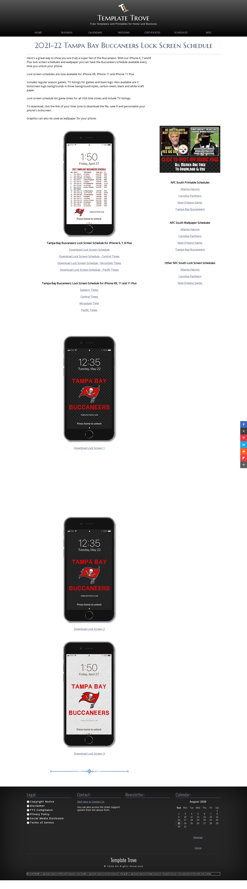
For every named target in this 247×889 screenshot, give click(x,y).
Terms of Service (42, 822)
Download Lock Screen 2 (89, 629)
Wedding (124, 32)
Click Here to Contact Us (90, 801)
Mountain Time (89, 303)
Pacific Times (89, 310)
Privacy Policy (40, 814)
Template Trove (123, 17)
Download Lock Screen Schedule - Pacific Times (89, 270)
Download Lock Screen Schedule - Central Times (89, 256)
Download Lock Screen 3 (89, 754)
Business (66, 32)
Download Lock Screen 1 (89, 448)
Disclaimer (37, 805)
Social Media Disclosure (47, 818)
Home (38, 32)
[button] (243, 424)
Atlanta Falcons (190, 189)
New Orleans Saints (190, 202)
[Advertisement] (89, 483)
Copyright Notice (42, 801)
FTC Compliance (41, 810)
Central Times (89, 297)
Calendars (95, 32)
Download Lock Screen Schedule (89, 250)
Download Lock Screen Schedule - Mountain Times (89, 263)
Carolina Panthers (190, 196)
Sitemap (198, 837)
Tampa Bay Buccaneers (190, 209)
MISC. (209, 32)
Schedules (181, 32)
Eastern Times (89, 290)
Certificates (152, 32)
